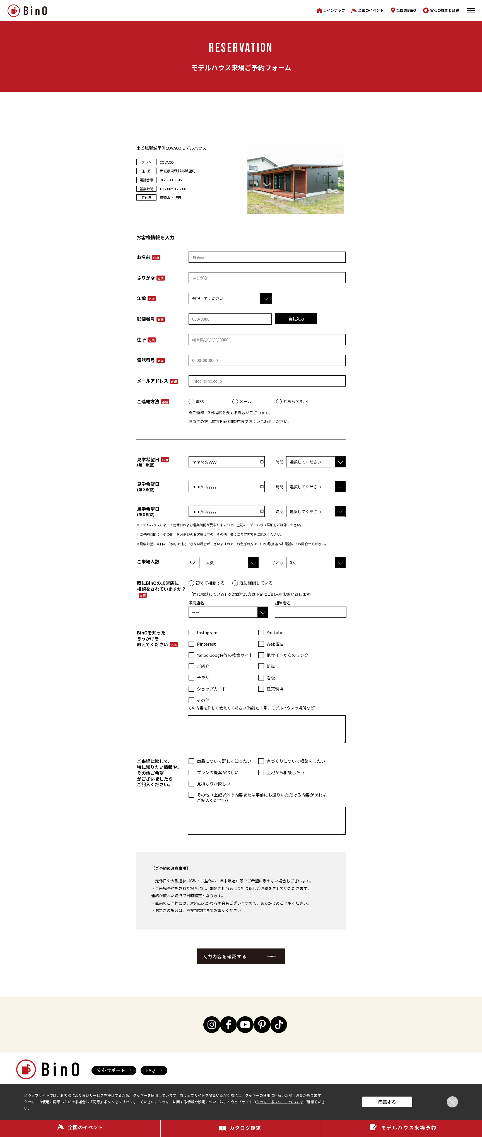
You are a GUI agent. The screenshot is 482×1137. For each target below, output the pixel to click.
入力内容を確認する (225, 956)
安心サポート (111, 1070)
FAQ (150, 1070)
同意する (387, 1102)
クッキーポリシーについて (278, 1101)
